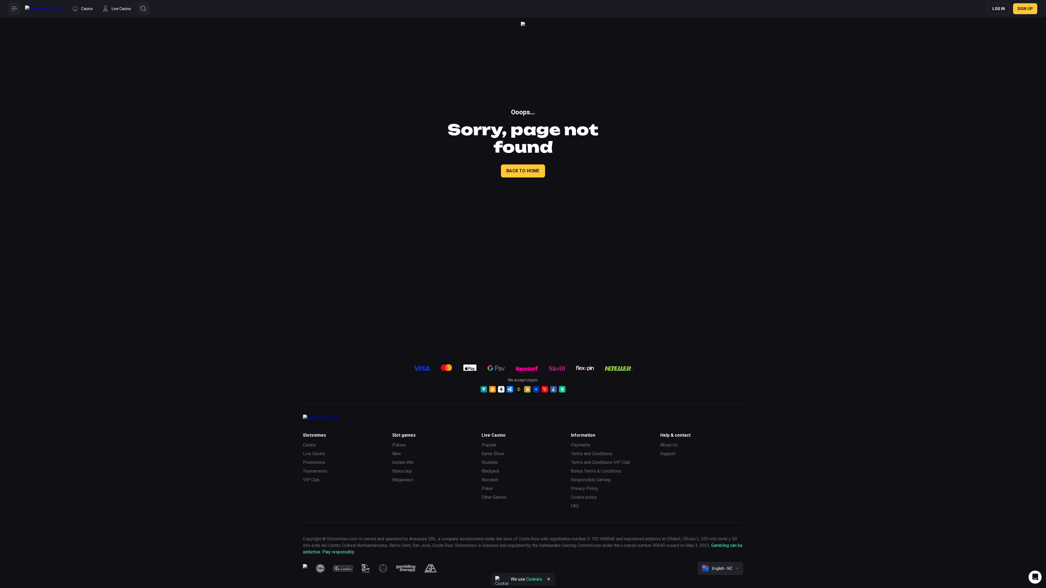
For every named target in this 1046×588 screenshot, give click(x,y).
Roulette (490, 462)
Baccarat (490, 479)
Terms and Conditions (591, 453)
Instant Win (402, 462)
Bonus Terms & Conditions (596, 471)
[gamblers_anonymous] (430, 568)
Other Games (494, 497)
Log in (998, 9)
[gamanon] (383, 568)
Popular (489, 445)
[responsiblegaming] (343, 568)
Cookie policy (584, 497)
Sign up (1025, 9)
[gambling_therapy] (405, 568)
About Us (669, 445)
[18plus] (320, 568)
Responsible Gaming (590, 479)
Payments (580, 445)
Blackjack (490, 471)
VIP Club (311, 479)
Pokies (399, 445)
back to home (522, 170)
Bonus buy (402, 471)
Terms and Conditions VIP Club (600, 462)
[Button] (15, 9)
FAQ (575, 506)
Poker (487, 488)
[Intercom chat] (1035, 577)
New (396, 453)
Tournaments (315, 471)
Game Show (493, 453)
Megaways (402, 479)
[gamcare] (365, 568)
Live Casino (314, 453)
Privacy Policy (584, 488)
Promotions (314, 462)
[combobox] (720, 568)
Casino (309, 445)
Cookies (534, 579)
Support (667, 453)
